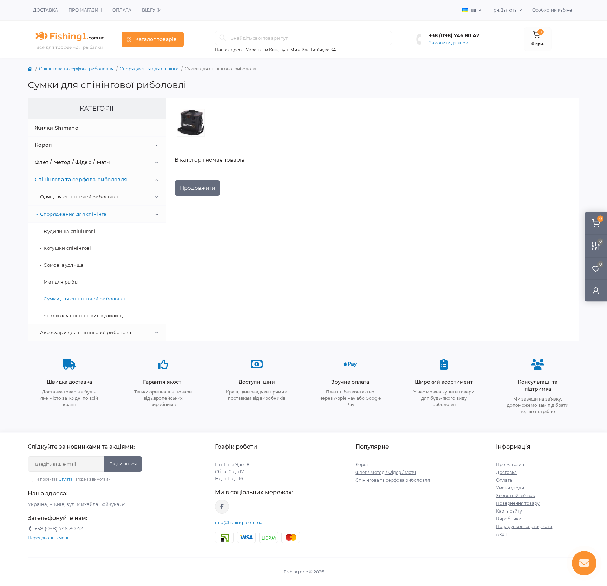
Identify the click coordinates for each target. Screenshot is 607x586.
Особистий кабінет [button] (553, 10)
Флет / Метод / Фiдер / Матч (72, 162)
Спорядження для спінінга (149, 68)
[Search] (222, 38)
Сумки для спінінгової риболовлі (84, 298)
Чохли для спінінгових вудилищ (83, 315)
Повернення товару (518, 503)
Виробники (508, 518)
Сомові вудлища (64, 265)
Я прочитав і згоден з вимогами (74, 479)
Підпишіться (123, 464)
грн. (504, 10)
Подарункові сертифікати (524, 526)
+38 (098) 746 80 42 (454, 35)
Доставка (45, 10)
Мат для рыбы (61, 282)
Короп (43, 145)
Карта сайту (509, 511)
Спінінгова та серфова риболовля (76, 68)
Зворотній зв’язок (515, 495)
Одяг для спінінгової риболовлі (79, 197)
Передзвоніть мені (48, 537)
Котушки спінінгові (67, 248)
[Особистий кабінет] (596, 290)
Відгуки (152, 10)
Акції (501, 534)
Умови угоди (510, 487)
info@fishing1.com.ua (238, 522)
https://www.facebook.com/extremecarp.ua (222, 507)
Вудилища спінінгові (70, 231)
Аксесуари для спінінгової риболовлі (86, 332)
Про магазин (85, 10)
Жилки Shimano (56, 128)
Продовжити (197, 187)
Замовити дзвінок (448, 42)
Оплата (121, 10)
